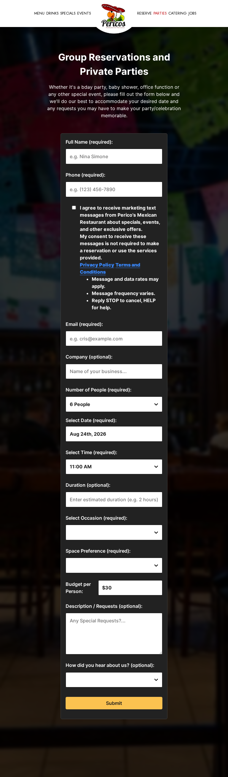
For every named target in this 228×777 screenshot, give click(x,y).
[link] (114, 17)
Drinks (52, 13)
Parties (160, 13)
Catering (177, 13)
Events (84, 13)
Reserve (144, 13)
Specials (67, 13)
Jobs (192, 13)
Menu (39, 13)
